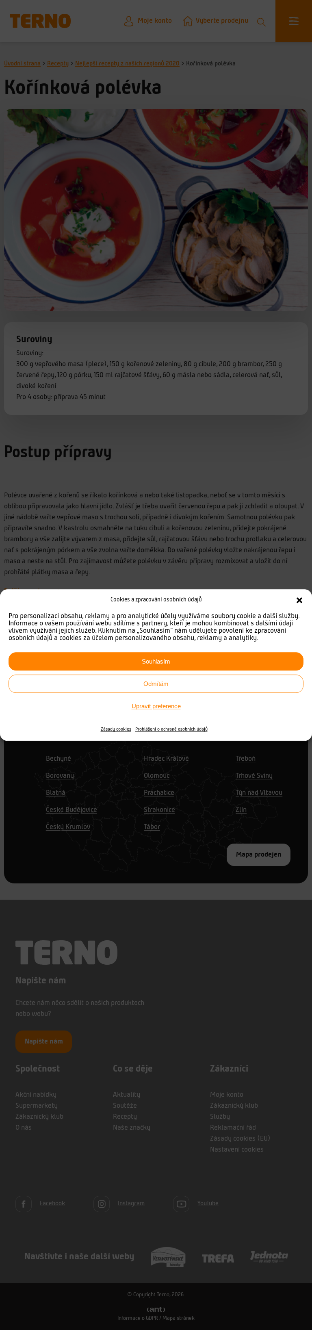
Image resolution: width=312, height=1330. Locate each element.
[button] (299, 600)
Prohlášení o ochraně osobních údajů (171, 729)
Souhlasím (156, 661)
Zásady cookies (116, 729)
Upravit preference (156, 706)
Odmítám (156, 683)
